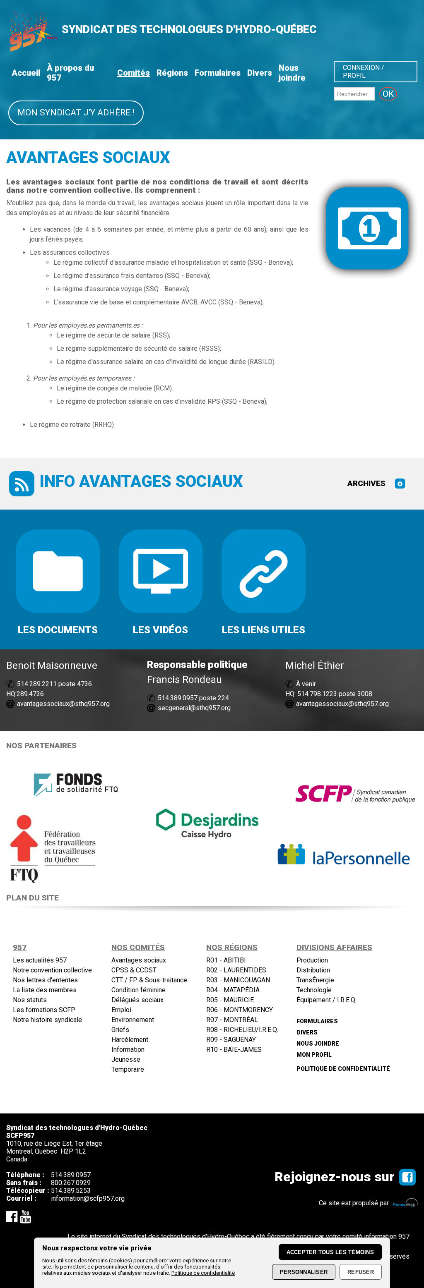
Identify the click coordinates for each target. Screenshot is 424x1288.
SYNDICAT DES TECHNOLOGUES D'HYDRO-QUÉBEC (189, 29)
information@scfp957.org (88, 1198)
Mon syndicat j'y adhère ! (76, 112)
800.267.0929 (71, 1183)
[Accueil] (32, 49)
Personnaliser (304, 1272)
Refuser (360, 1272)
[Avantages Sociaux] (400, 486)
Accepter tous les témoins (330, 1252)
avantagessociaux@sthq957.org (63, 704)
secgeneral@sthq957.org (194, 708)
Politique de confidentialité (203, 1273)
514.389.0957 (178, 698)
